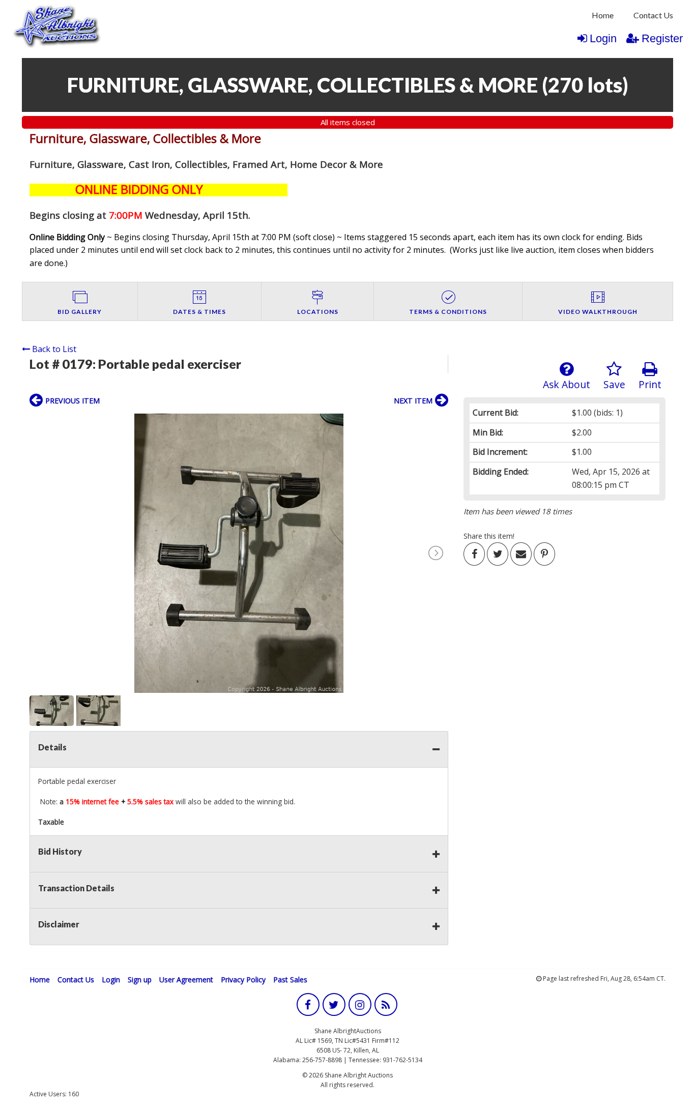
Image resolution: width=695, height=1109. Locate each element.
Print (650, 384)
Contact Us (653, 15)
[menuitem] (602, 15)
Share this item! (489, 536)
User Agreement (186, 979)
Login (603, 38)
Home (603, 15)
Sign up (140, 979)
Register (662, 38)
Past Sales (290, 979)
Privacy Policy (243, 979)
